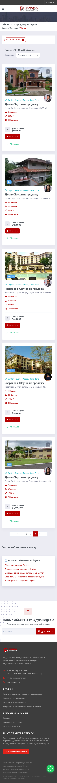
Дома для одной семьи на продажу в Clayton (24, 573)
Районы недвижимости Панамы (15, 773)
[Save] (48, 71)
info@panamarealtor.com (16, 678)
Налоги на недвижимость (14, 698)
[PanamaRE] (28, 8)
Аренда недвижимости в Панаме (15, 766)
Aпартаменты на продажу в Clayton (20, 569)
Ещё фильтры (16, 40)
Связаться (13, 137)
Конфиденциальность (12, 722)
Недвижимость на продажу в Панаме (17, 763)
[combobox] (28, 55)
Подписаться (45, 631)
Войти (51, 2)
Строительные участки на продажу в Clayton (24, 577)
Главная (5, 28)
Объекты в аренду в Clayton (17, 565)
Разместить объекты (17, 751)
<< (12, 534)
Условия (6, 718)
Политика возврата (11, 726)
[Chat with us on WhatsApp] (50, 768)
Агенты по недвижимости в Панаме (16, 769)
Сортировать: (10, 55)
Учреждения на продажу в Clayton (20, 581)
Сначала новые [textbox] (24, 55)
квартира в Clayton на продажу (24, 288)
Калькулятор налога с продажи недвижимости (23, 694)
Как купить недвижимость (14, 702)
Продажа (14, 28)
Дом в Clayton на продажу (21, 104)
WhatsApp (14, 144)
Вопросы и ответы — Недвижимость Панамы (22, 706)
